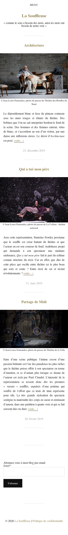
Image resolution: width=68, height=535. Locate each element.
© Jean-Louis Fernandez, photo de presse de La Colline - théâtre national (34, 226)
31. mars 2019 (34, 283)
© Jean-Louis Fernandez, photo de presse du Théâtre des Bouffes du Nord (34, 102)
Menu (34, 5)
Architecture (34, 45)
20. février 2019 (34, 419)
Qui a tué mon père (34, 169)
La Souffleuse (34, 15)
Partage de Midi (34, 301)
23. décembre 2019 (34, 150)
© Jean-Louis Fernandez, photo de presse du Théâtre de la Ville (34, 350)
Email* (7, 465)
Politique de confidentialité (47, 521)
